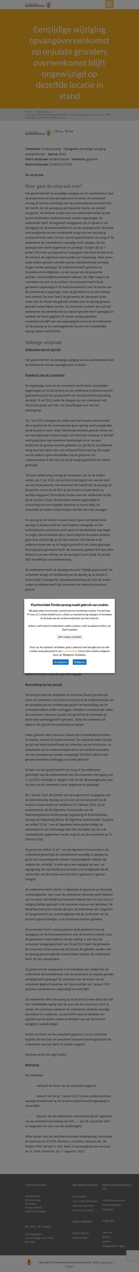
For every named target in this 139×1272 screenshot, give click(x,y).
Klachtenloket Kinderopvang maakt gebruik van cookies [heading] (69, 605)
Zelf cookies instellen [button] (69, 636)
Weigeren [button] (79, 662)
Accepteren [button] (60, 662)
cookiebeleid (70, 650)
